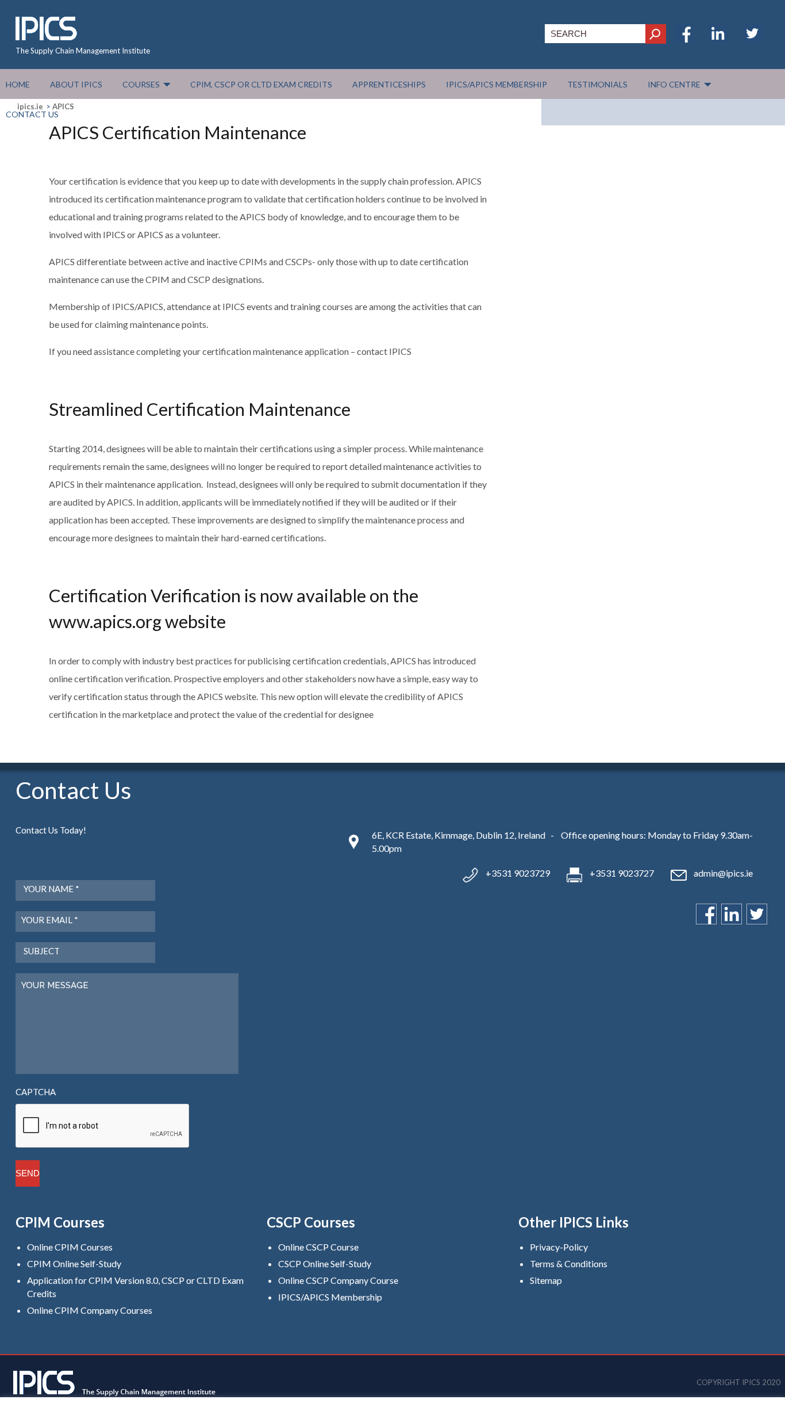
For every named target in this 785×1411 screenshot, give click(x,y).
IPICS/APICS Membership (330, 1296)
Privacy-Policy (559, 1246)
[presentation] (103, 1126)
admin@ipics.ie (723, 872)
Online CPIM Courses (70, 1246)
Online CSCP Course (318, 1246)
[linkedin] (718, 38)
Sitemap (546, 1280)
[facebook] (683, 38)
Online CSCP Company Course (338, 1280)
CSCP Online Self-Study (324, 1263)
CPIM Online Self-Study (74, 1263)
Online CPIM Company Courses (89, 1310)
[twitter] (752, 38)
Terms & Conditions (568, 1263)
